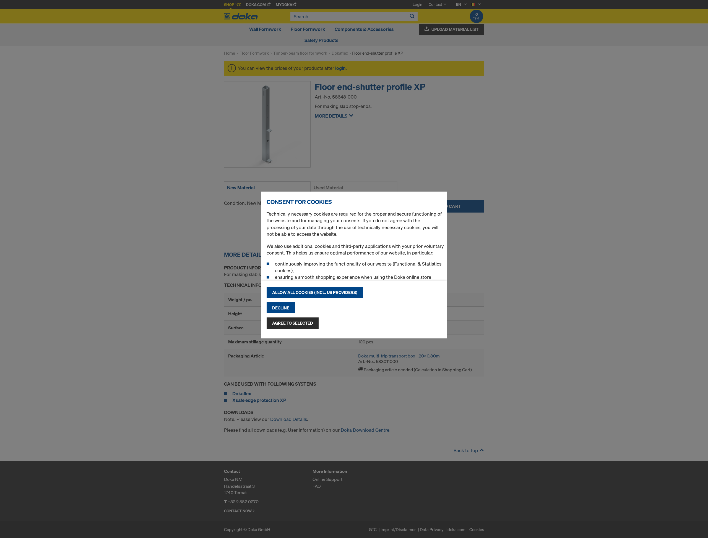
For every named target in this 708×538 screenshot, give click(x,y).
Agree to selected (292, 323)
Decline (280, 308)
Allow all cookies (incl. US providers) (314, 292)
